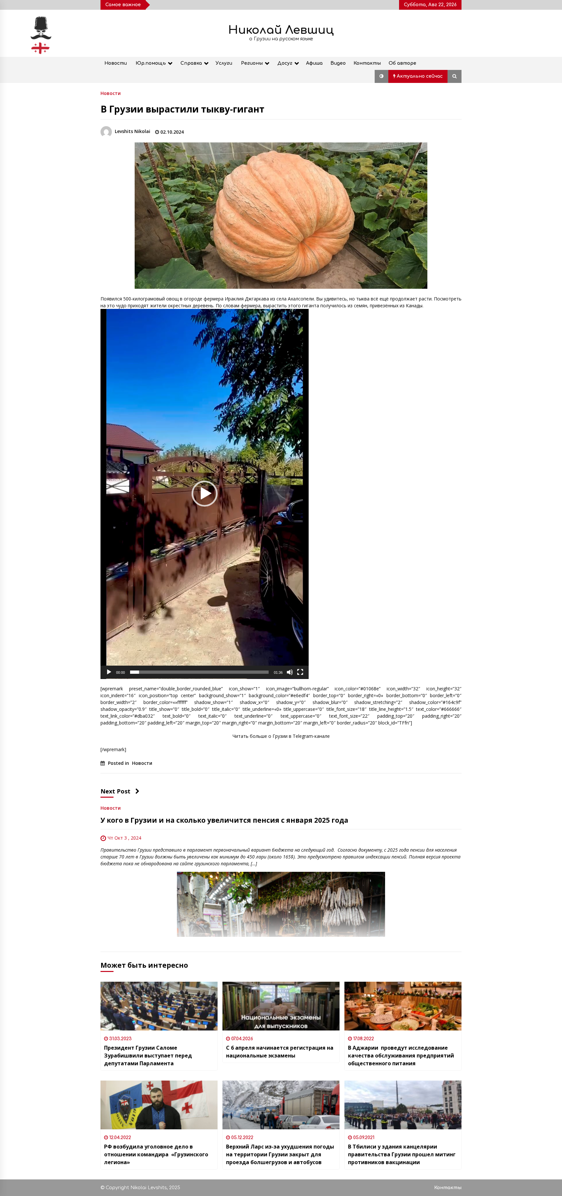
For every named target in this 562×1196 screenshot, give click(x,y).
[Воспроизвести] (109, 672)
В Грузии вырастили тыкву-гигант (182, 109)
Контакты (367, 63)
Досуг (284, 63)
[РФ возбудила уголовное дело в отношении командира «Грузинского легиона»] (159, 1105)
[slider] (199, 672)
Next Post (115, 791)
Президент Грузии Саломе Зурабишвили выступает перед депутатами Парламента (148, 1055)
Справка (191, 63)
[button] (381, 76)
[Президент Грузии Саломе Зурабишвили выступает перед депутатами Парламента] (159, 1006)
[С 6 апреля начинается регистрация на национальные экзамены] (281, 1006)
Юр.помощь (151, 63)
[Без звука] (290, 672)
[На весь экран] (300, 672)
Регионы (252, 63)
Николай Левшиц (281, 30)
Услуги (224, 63)
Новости (115, 63)
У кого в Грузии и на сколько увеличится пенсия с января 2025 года (224, 820)
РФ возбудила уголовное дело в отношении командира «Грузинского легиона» (156, 1154)
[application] (204, 494)
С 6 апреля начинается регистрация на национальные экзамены (279, 1051)
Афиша (314, 63)
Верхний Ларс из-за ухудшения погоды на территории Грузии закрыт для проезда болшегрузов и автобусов (280, 1154)
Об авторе (402, 63)
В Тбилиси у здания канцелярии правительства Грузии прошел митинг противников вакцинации (402, 1154)
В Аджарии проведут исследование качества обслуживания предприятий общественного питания (401, 1055)
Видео (338, 63)
